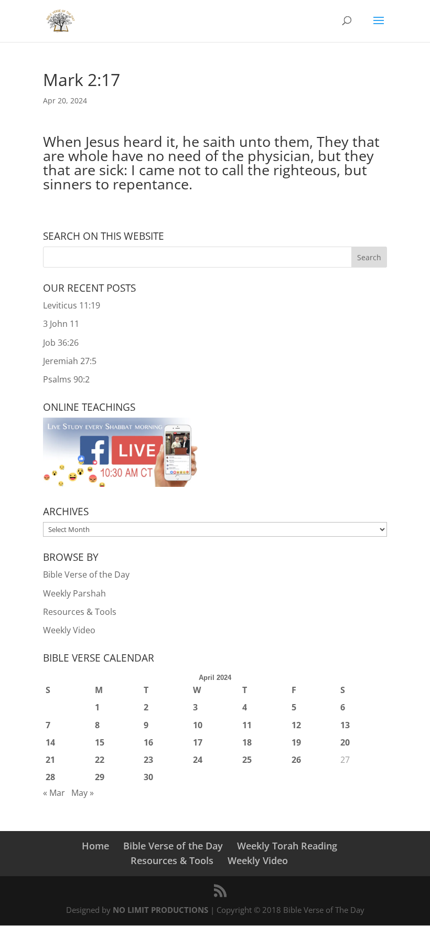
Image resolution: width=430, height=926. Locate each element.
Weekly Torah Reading (287, 845)
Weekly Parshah (74, 593)
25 (247, 759)
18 (247, 742)
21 (50, 759)
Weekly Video (69, 630)
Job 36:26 (61, 342)
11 (247, 725)
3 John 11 (61, 323)
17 (197, 742)
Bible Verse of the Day (86, 574)
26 (296, 759)
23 (148, 759)
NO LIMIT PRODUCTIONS (160, 909)
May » (82, 793)
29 (99, 777)
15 (99, 742)
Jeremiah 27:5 (69, 361)
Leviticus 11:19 (71, 305)
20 (345, 742)
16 (148, 742)
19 (296, 742)
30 (148, 777)
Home (95, 845)
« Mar (54, 793)
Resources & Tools (79, 612)
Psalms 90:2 (66, 379)
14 (50, 742)
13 (345, 725)
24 (197, 759)
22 (99, 759)
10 (197, 725)
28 (50, 777)
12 (296, 725)
